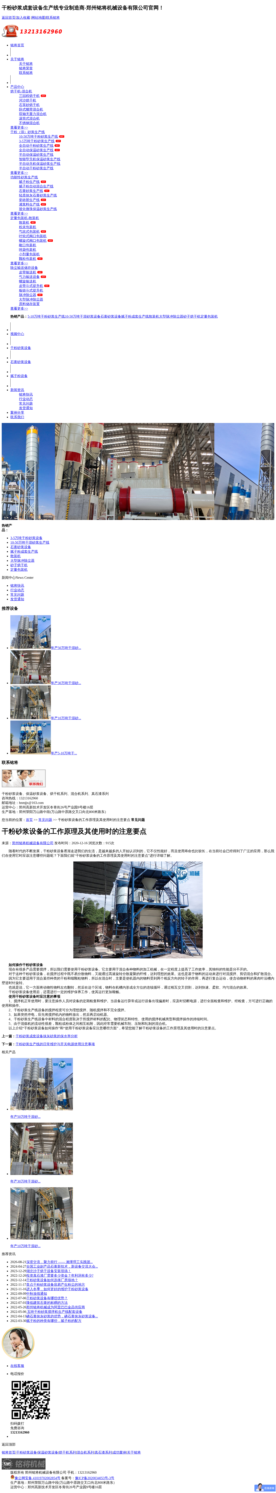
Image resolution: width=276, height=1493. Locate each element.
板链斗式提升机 (31, 290)
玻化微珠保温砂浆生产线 (38, 209)
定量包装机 (209, 316)
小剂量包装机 (29, 254)
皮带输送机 (27, 272)
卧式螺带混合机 (31, 109)
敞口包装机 (27, 245)
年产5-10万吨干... (64, 753)
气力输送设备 (29, 277)
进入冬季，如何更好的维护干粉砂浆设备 (57, 1289)
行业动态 (26, 399)
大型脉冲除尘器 (31, 299)
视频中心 (17, 334)
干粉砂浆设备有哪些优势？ (47, 1298)
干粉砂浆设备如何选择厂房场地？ (52, 1280)
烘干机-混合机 (21, 91)
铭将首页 (17, 45)
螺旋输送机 (27, 281)
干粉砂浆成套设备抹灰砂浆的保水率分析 (47, 1036)
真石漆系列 (103, 1452)
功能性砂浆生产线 (24, 177)
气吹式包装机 (29, 231)
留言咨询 (17, 1436)
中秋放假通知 (36, 1293)
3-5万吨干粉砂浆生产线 (37, 141)
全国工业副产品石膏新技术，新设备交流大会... (62, 1266)
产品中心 (17, 87)
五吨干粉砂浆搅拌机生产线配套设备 (54, 1312)
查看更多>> (19, 127)
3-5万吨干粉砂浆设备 (26, 538)
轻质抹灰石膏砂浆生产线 (38, 195)
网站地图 (38, 17)
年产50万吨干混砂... (66, 648)
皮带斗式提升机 (31, 286)
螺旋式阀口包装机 (33, 240)
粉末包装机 (27, 227)
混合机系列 (85, 1452)
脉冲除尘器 (27, 295)
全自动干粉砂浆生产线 (36, 145)
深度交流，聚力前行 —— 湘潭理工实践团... (59, 1262)
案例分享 (17, 412)
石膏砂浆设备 (110, 316)
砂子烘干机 (192, 316)
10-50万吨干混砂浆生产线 (29, 542)
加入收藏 (23, 17)
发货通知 (26, 408)
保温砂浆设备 (48, 1452)
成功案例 (119, 1452)
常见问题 (26, 403)
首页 (29, 820)
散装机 (24, 222)
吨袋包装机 (27, 249)
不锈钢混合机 (29, 123)
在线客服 (17, 1366)
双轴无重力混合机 (33, 114)
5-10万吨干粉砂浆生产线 (46, 316)
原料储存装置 (29, 304)
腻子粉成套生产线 (135, 316)
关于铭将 (17, 59)
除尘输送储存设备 (24, 268)
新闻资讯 (17, 390)
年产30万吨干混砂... (66, 683)
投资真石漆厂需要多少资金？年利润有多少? (59, 1275)
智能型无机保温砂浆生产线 (39, 159)
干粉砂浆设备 (20, 348)
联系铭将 (53, 17)
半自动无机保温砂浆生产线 (39, 163)
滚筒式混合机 (29, 118)
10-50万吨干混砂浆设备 (82, 316)
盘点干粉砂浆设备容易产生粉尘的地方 (55, 1284)
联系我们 (17, 417)
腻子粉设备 (19, 376)
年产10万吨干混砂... (66, 718)
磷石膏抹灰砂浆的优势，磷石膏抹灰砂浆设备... (62, 1316)
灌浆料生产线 (29, 204)
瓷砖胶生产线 (29, 200)
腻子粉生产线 (29, 182)
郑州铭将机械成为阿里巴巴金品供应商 (55, 1307)
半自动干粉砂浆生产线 (36, 168)
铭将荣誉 (26, 68)
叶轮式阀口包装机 (33, 236)
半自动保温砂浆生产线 (36, 154)
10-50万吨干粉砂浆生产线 (38, 136)
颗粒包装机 (27, 259)
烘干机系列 (67, 1452)
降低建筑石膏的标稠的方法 (47, 1302)
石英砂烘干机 (29, 105)
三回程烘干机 (29, 96)
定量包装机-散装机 (24, 218)
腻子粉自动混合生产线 (36, 186)
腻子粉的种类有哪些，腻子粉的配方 (54, 1321)
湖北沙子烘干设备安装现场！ (48, 1271)
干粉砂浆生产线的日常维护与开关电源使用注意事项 (55, 1044)
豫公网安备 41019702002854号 (37, 1478)
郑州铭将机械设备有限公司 (32, 843)
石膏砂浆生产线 (31, 191)
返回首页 (9, 17)
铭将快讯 (26, 394)
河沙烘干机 (27, 100)
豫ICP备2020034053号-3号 (94, 1478)
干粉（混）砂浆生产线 (27, 132)
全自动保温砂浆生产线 (36, 150)
